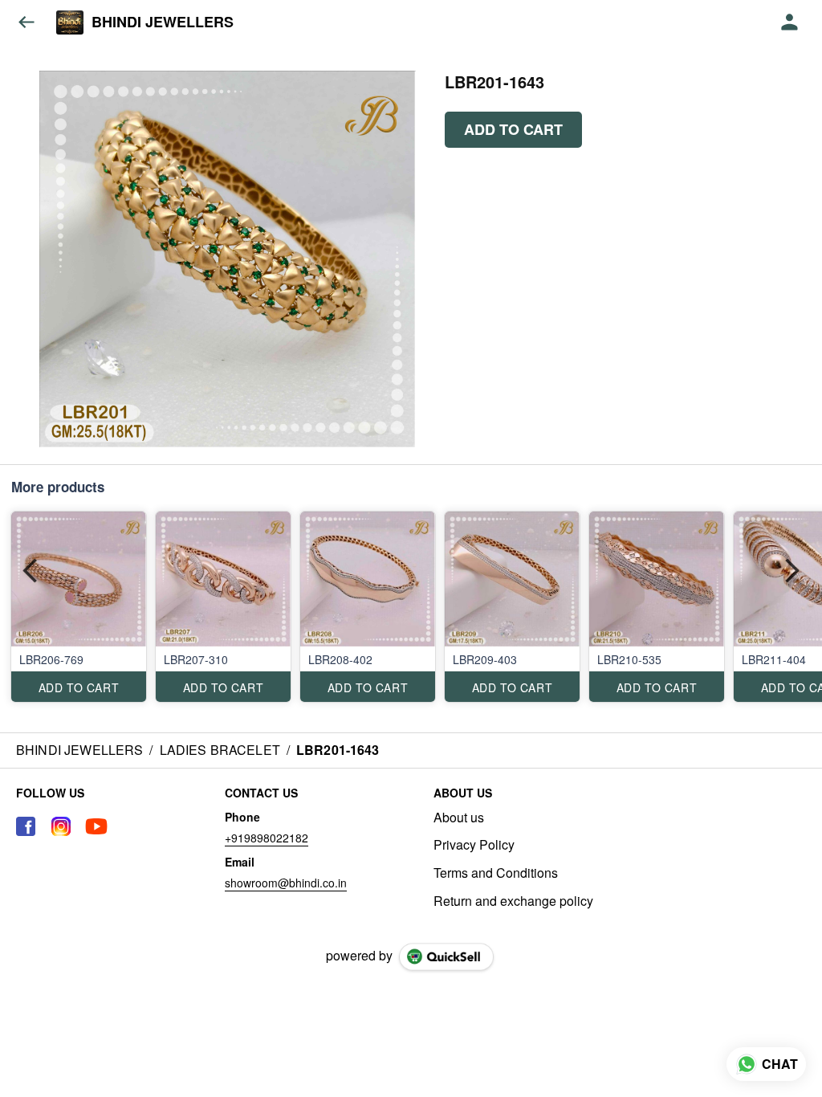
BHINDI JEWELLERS (163, 22)
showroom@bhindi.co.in (286, 883)
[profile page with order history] (790, 22)
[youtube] (96, 826)
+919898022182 (266, 838)
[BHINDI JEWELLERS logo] (69, 22)
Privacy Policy (474, 845)
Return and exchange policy (513, 901)
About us (458, 817)
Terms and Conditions (495, 873)
